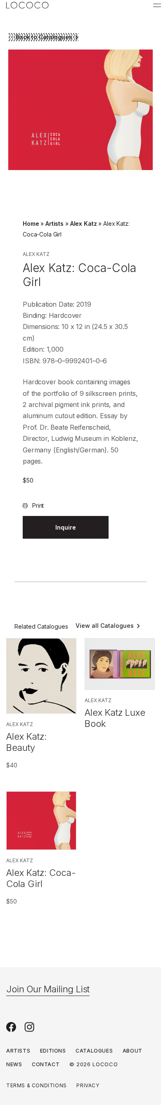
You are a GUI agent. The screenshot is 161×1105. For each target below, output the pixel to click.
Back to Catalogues (44, 36)
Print (38, 505)
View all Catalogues (105, 625)
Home (31, 223)
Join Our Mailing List (48, 989)
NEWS (14, 1064)
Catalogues (94, 1051)
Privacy (87, 1085)
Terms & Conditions (36, 1085)
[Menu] (157, 5)
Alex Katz (83, 223)
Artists (54, 223)
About (132, 1051)
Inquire (65, 527)
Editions (53, 1051)
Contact (45, 1064)
